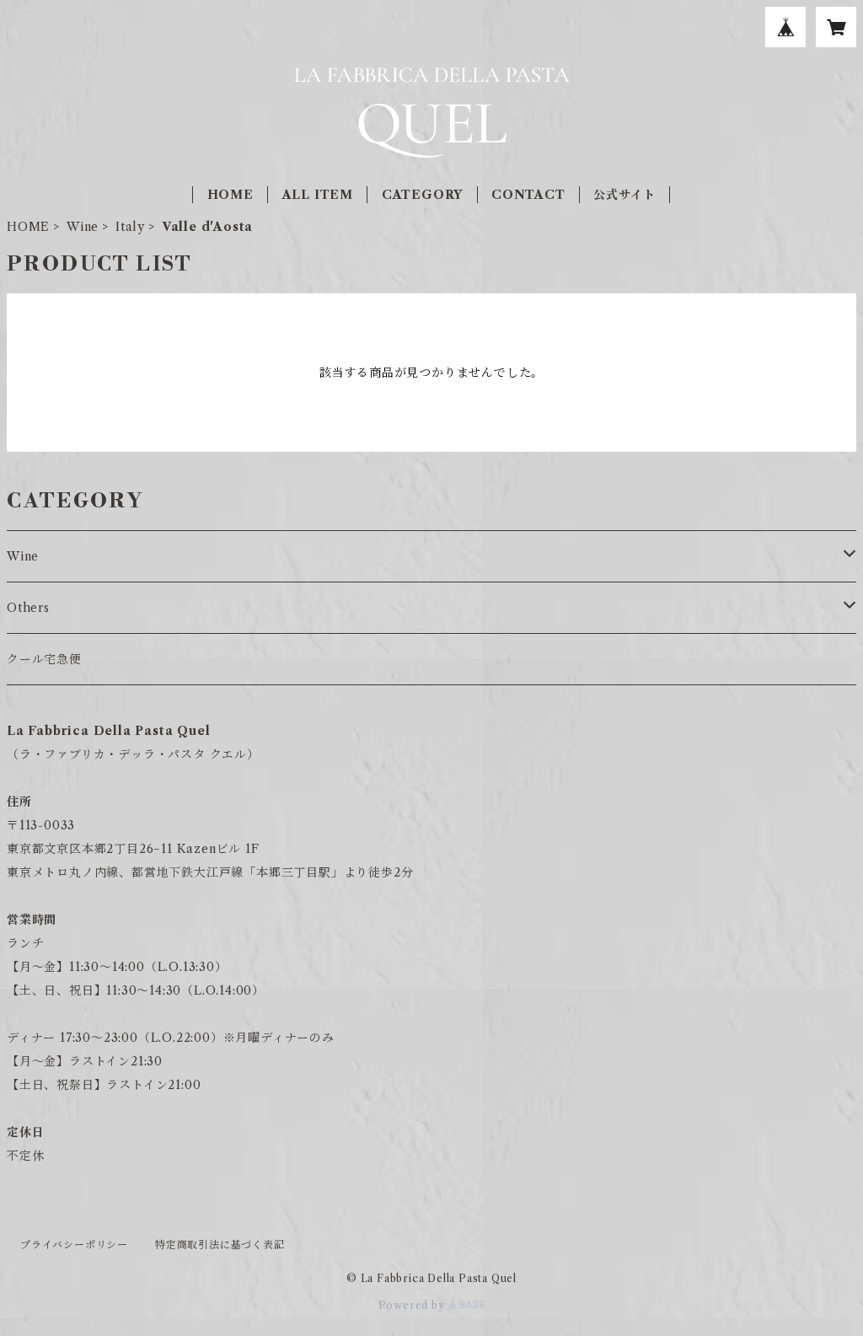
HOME (230, 194)
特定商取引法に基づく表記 (220, 1244)
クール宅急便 (44, 659)
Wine (83, 226)
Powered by (413, 1305)
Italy (130, 226)
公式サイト (624, 194)
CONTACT (528, 194)
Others (28, 607)
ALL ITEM (317, 194)
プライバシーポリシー (74, 1244)
